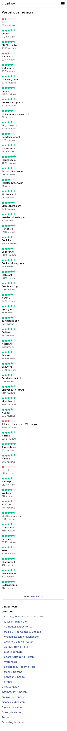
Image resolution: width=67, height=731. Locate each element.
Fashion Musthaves (12, 173)
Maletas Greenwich (12, 184)
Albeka (8, 460)
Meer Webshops (33, 596)
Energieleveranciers (13, 697)
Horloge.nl (9, 230)
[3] (9, 19)
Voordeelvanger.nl (12, 104)
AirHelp (9, 437)
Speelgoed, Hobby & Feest (20, 667)
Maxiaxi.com (9, 161)
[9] (9, 30)
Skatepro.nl (8, 563)
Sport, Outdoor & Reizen (19, 657)
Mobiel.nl (9, 276)
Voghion (8, 494)
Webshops (8, 611)
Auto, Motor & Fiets (16, 647)
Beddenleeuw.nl (11, 138)
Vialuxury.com (10, 81)
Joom (8, 24)
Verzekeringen (10, 687)
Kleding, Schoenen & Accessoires (24, 616)
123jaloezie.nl (9, 127)
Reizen (6, 717)
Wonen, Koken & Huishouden (21, 637)
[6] (9, 134)
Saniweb (9, 357)
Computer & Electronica (18, 626)
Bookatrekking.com (13, 265)
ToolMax (8, 506)
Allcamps (9, 483)
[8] (9, 65)
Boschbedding (10, 288)
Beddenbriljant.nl (11, 380)
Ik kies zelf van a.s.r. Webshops (19, 426)
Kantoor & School (14, 677)
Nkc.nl (8, 472)
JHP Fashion (9, 575)
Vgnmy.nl (8, 311)
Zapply (9, 92)
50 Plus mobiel (10, 46)
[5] (9, 53)
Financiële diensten (13, 702)
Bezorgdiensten (11, 712)
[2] (9, 467)
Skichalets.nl (9, 196)
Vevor (9, 35)
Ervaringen (9, 3)
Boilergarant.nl (10, 586)
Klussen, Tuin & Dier (16, 622)
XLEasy (8, 414)
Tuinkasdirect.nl (10, 322)
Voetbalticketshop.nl (13, 219)
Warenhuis (10, 662)
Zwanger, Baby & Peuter (18, 642)
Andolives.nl (8, 150)
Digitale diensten (12, 707)
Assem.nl (8, 345)
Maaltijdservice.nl (11, 517)
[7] (9, 340)
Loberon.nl (9, 253)
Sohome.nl (9, 540)
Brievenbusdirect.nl (13, 391)
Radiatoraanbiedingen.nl (15, 115)
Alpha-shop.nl (9, 449)
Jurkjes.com (8, 69)
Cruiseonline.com (11, 207)
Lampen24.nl (9, 529)
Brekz (9, 552)
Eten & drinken (13, 652)
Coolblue (10, 242)
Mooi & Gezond (13, 672)
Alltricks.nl (8, 58)
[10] (9, 156)
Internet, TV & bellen (14, 692)
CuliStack (8, 334)
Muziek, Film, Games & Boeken (22, 632)
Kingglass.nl (9, 403)
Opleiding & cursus (13, 722)
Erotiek (8, 682)
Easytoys (9, 368)
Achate (9, 299)
